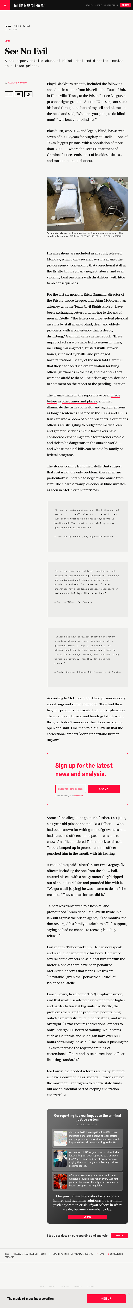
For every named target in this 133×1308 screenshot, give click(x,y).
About (98, 5)
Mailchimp (78, 796)
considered (55, 437)
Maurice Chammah (17, 82)
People (52, 1286)
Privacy (65, 1286)
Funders (91, 1286)
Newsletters (111, 5)
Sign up (103, 788)
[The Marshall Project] (28, 5)
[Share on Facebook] (9, 94)
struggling (73, 425)
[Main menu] (5, 5)
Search (89, 5)
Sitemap (78, 1286)
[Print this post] (28, 94)
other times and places (79, 401)
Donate (125, 5)
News (7, 41)
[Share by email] (19, 94)
